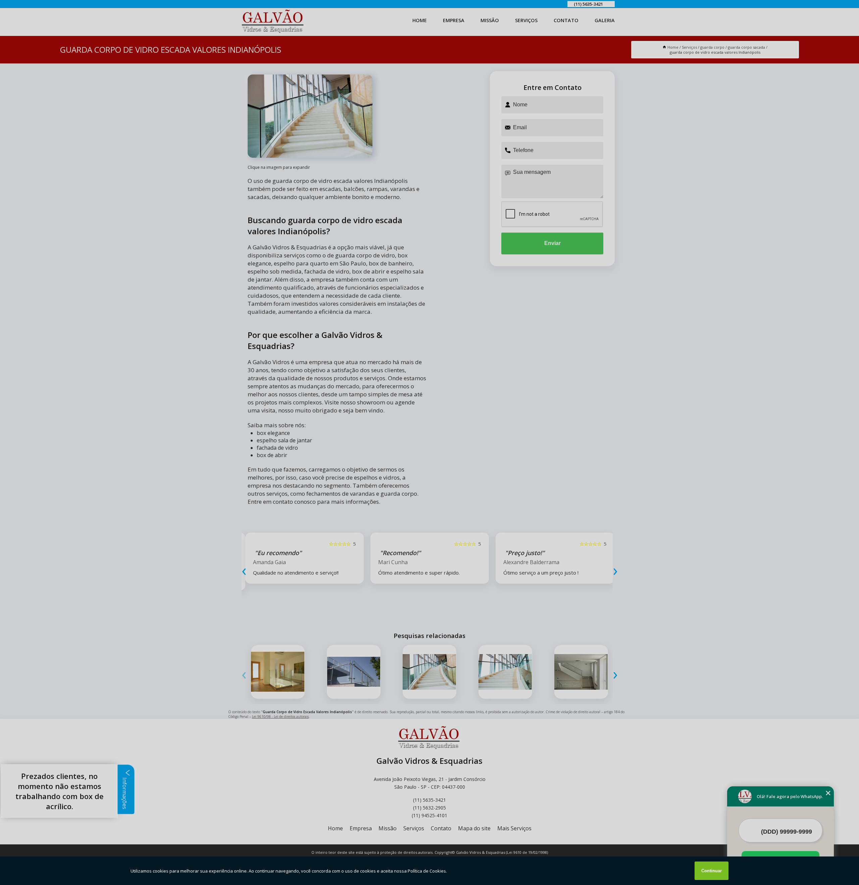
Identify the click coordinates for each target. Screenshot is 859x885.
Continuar (711, 870)
